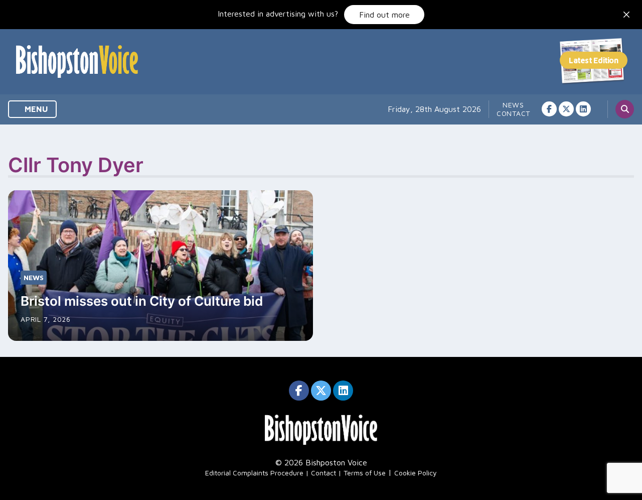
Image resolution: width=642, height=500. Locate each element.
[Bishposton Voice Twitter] (566, 108)
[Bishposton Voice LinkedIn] (583, 108)
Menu (35, 108)
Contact (513, 113)
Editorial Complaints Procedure (254, 472)
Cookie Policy (415, 472)
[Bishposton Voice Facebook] (549, 108)
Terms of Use (365, 472)
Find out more (384, 14)
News (513, 104)
